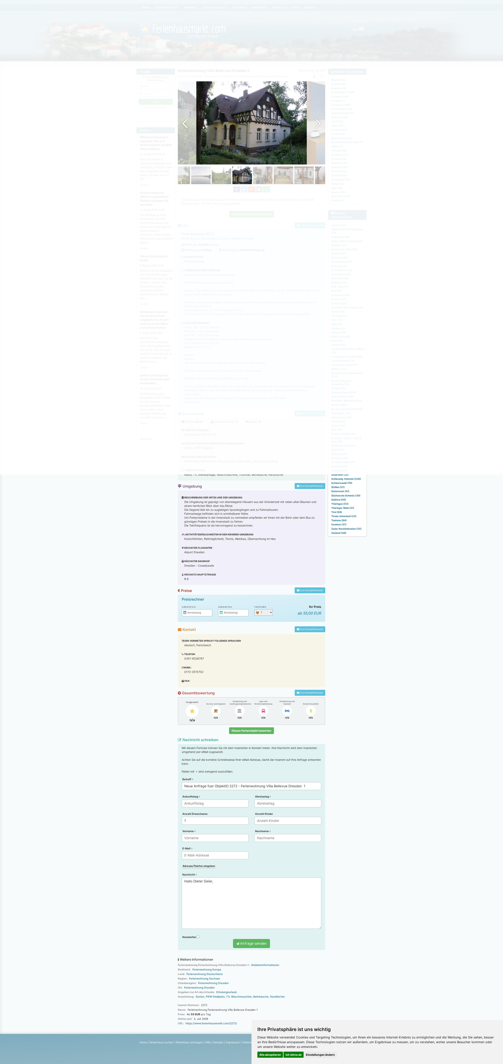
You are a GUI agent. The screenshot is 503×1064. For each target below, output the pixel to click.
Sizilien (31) (338, 487)
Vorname (188, 831)
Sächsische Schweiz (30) (345, 495)
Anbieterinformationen (265, 965)
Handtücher (277, 996)
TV (227, 996)
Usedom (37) (338, 524)
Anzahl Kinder (264, 813)
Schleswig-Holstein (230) (346, 478)
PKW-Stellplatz (215, 996)
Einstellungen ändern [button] (320, 1054)
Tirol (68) (336, 512)
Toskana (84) (339, 520)
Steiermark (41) (340, 491)
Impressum (233, 1042)
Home (143, 1042)
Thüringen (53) (340, 503)
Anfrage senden (253, 943)
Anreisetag (189, 607)
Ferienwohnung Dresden (213, 983)
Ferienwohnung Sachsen (204, 978)
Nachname (262, 831)
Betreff (187, 779)
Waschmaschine (241, 996)
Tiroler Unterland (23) (343, 516)
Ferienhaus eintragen (189, 1042)
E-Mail (186, 848)
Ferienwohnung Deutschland (204, 974)
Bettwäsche (260, 996)
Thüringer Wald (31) (342, 507)
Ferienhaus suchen (161, 1042)
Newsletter (189, 937)
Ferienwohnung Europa (206, 969)
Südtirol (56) (338, 499)
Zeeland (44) (338, 532)
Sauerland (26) (340, 474)
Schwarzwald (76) (341, 482)
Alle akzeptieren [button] (270, 1054)
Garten (200, 996)
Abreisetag (225, 607)
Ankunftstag (190, 796)
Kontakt (218, 1042)
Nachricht (189, 874)
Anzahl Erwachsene (194, 813)
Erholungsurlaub (226, 992)
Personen (260, 607)
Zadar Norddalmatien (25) (346, 528)
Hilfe (208, 1042)
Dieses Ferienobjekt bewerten (251, 730)
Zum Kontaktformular (311, 485)
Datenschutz (250, 1042)
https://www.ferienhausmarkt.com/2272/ (211, 1023)
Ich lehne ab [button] (293, 1054)
